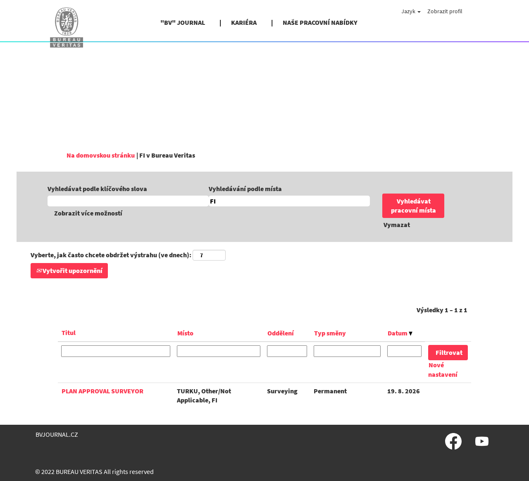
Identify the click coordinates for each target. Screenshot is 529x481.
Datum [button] (398, 333)
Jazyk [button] (409, 11)
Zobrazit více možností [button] (88, 213)
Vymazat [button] (397, 224)
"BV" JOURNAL (182, 22)
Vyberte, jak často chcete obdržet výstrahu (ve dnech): (111, 255)
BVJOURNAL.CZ (57, 434)
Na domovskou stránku (101, 155)
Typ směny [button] (330, 333)
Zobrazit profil (444, 11)
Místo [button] (185, 333)
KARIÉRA (244, 22)
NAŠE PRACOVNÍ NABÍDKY (320, 22)
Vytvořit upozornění (71, 270)
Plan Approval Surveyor (102, 391)
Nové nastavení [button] (443, 369)
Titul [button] (69, 332)
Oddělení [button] (280, 333)
